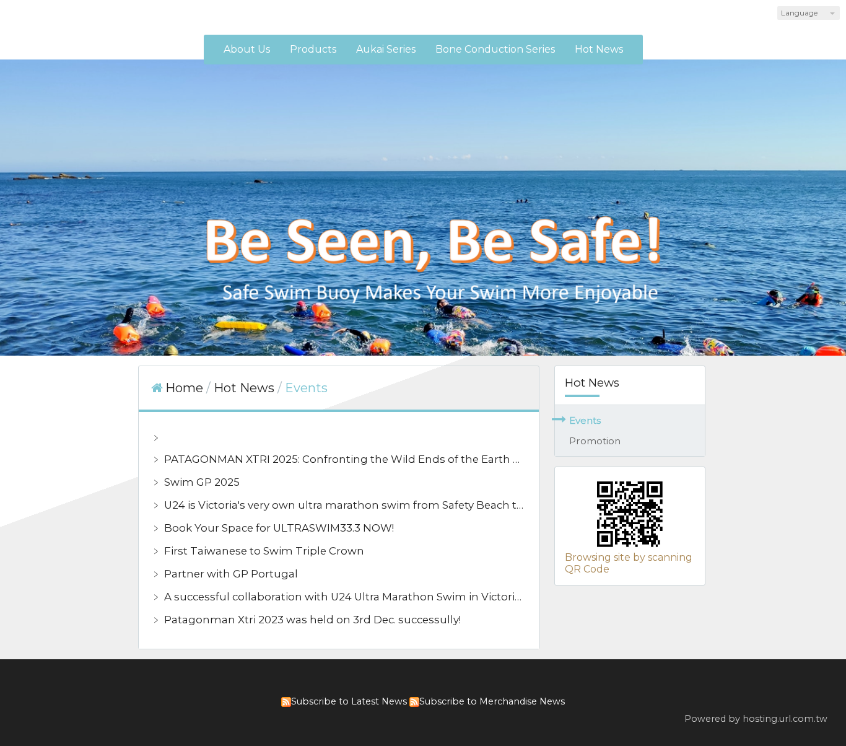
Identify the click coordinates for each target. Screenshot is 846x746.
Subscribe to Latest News (349, 701)
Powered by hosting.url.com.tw (755, 718)
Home (184, 387)
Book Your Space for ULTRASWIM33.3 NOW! (279, 528)
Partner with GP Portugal (231, 574)
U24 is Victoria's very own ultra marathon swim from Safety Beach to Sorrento (368, 505)
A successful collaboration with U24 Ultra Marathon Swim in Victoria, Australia (368, 596)
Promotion (595, 441)
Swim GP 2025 (202, 482)
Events (585, 420)
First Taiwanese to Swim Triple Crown (264, 551)
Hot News (245, 387)
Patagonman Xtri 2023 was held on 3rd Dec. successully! (312, 619)
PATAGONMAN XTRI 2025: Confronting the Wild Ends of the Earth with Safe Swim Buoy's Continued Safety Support (467, 459)
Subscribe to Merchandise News (492, 701)
